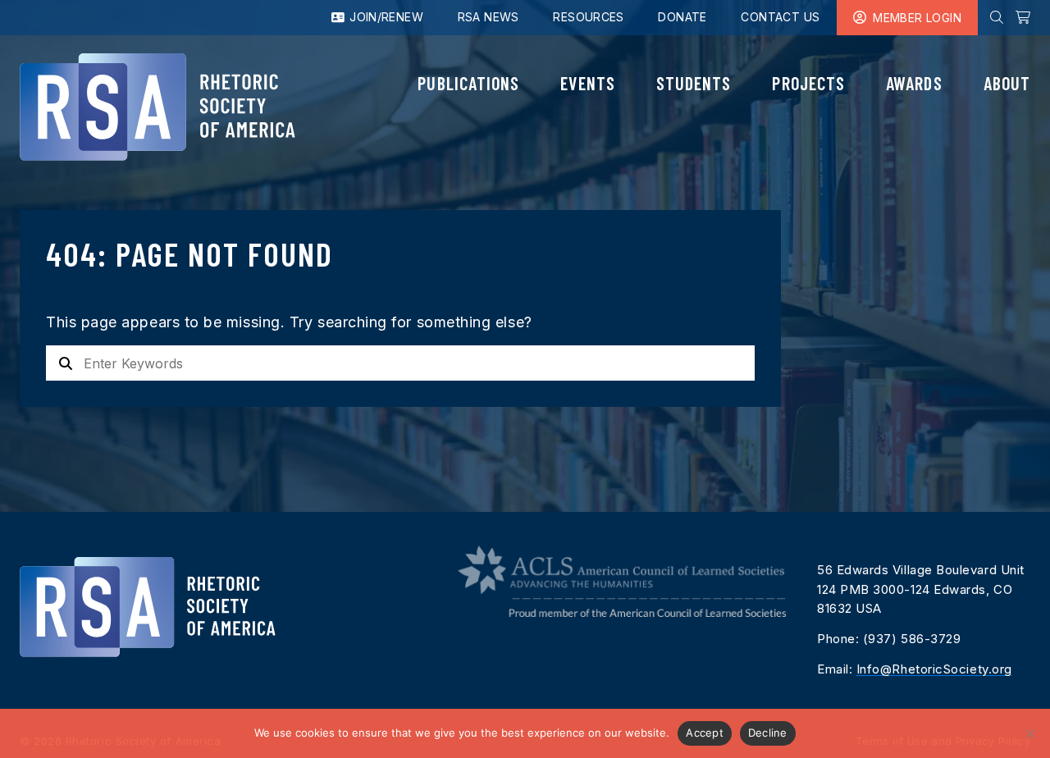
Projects (808, 83)
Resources (588, 17)
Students (694, 83)
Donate (682, 17)
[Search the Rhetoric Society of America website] (996, 17)
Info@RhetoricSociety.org (934, 669)
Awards (914, 83)
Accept (705, 732)
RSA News (488, 17)
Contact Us (780, 17)
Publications (468, 83)
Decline (768, 732)
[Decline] (1029, 733)
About (1007, 83)
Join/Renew (384, 17)
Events (587, 83)
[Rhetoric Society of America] (157, 107)
